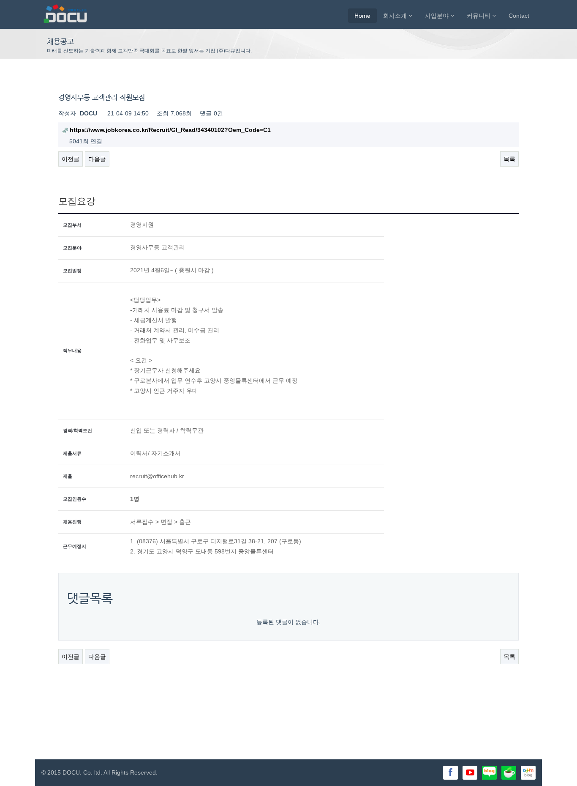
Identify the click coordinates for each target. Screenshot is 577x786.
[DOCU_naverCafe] (508, 772)
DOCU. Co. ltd (82, 772)
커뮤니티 (479, 15)
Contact (519, 15)
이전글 (70, 159)
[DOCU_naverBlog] (489, 772)
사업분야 (437, 15)
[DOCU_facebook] (450, 773)
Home (362, 15)
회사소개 (395, 15)
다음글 (97, 159)
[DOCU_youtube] (470, 773)
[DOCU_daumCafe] (528, 772)
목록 (509, 159)
